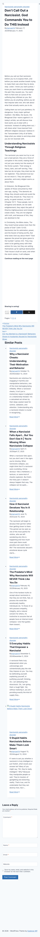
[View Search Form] (3, 4)
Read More (15, 417)
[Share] (17, 312)
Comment (7, 817)
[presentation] (21, 717)
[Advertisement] (20, 53)
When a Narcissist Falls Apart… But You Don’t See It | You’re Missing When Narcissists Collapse (21, 438)
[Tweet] (29, 312)
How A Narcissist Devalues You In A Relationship (20, 507)
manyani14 (11, 28)
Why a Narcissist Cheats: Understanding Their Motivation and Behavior (19, 361)
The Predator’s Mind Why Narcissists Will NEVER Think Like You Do (18, 326)
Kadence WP (32, 931)
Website (6, 864)
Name (6, 845)
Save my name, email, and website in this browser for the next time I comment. (19, 871)
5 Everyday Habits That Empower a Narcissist (20, 647)
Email (6, 855)
